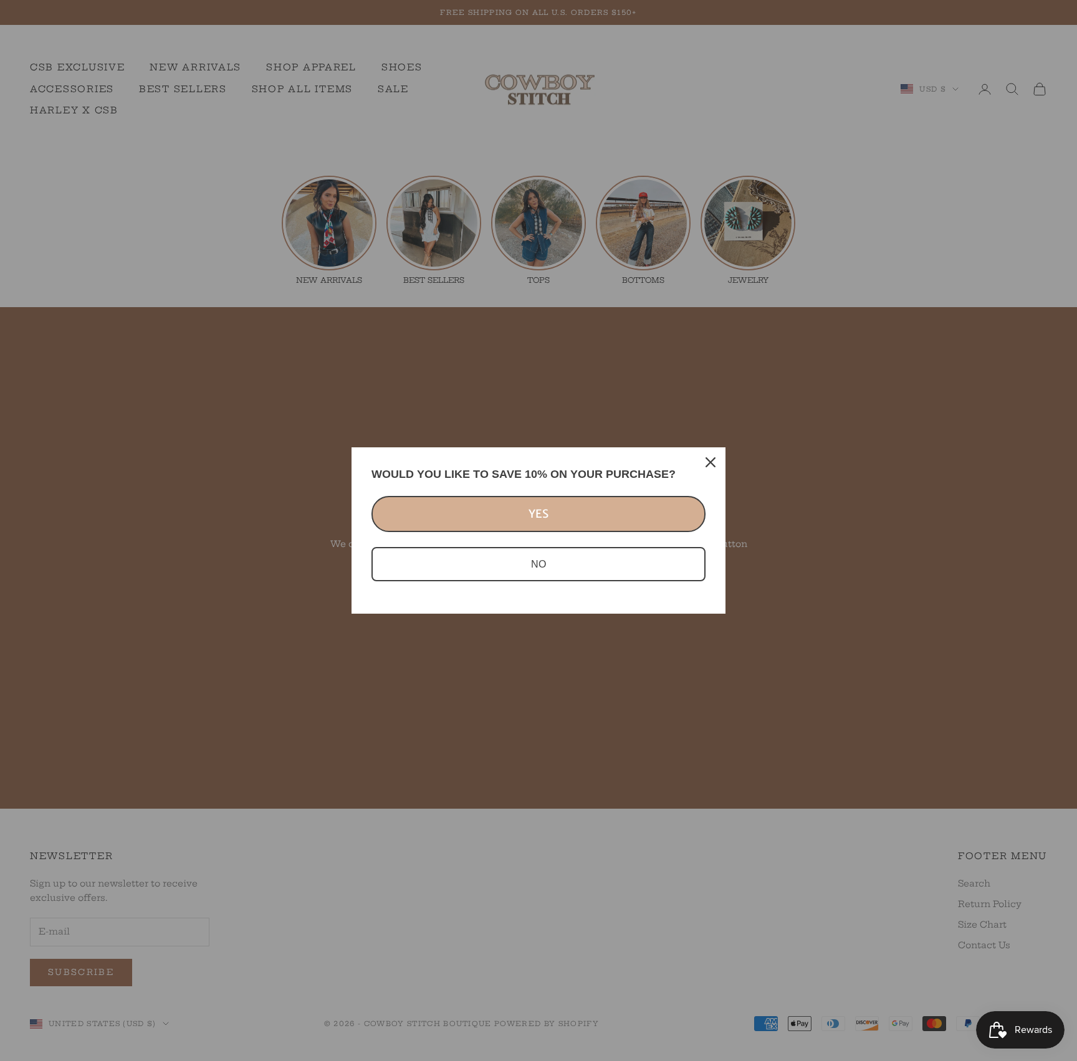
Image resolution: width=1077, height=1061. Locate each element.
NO (538, 564)
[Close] (710, 462)
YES (538, 514)
